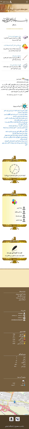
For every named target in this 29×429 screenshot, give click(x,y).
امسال (24, 364)
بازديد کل (23, 366)
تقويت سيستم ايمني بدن (15, 65)
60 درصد (13, 385)
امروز (24, 357)
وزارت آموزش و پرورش (20, 294)
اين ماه (24, 361)
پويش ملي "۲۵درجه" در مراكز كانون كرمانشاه (18, 126)
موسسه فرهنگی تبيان (21, 296)
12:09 (14, 338)
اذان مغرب (21, 342)
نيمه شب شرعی (20, 343)
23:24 (14, 343)
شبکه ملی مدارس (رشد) (20, 298)
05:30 (14, 336)
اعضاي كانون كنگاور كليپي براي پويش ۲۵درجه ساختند (16, 131)
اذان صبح (21, 334)
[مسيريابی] (11, 419)
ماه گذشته (23, 363)
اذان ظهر (21, 338)
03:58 (14, 334)
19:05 (14, 342)
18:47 (14, 340)
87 (16, 361)
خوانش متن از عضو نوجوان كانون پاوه (19, 133)
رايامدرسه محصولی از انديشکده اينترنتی (14, 426)
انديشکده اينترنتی (22, 300)
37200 (15, 366)
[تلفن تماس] (18, 419)
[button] (14, 402)
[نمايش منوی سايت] (27, 2)
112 (16, 363)
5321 (16, 364)
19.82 (14, 383)
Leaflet (26, 414)
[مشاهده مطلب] (25, 37)
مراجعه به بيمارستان (16, 56)
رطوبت (22, 385)
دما (22, 383)
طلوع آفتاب (21, 336)
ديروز (24, 359)
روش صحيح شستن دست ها (14, 36)
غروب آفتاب (20, 340)
